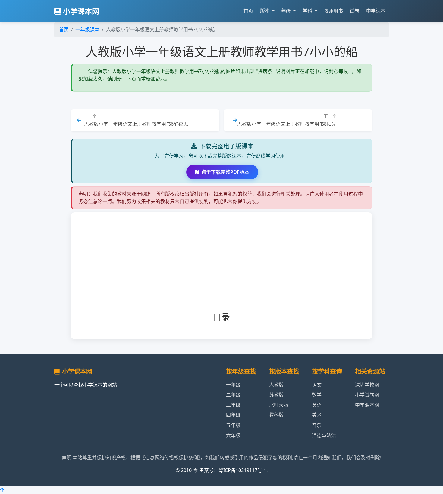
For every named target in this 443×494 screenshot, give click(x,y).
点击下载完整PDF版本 (225, 172)
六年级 (233, 435)
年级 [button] (286, 11)
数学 (317, 394)
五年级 (233, 425)
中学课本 (375, 11)
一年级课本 (87, 29)
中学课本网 (367, 405)
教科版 (276, 415)
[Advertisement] (231, 267)
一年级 (233, 384)
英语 (317, 405)
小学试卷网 (367, 394)
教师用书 (333, 11)
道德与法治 (324, 435)
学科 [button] (308, 11)
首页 (248, 11)
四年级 (233, 415)
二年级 (233, 394)
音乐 (317, 425)
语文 (317, 384)
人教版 (276, 384)
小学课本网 (81, 11)
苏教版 (276, 394)
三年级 (233, 405)
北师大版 (278, 405)
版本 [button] (265, 11)
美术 (317, 415)
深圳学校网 (367, 384)
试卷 (354, 11)
